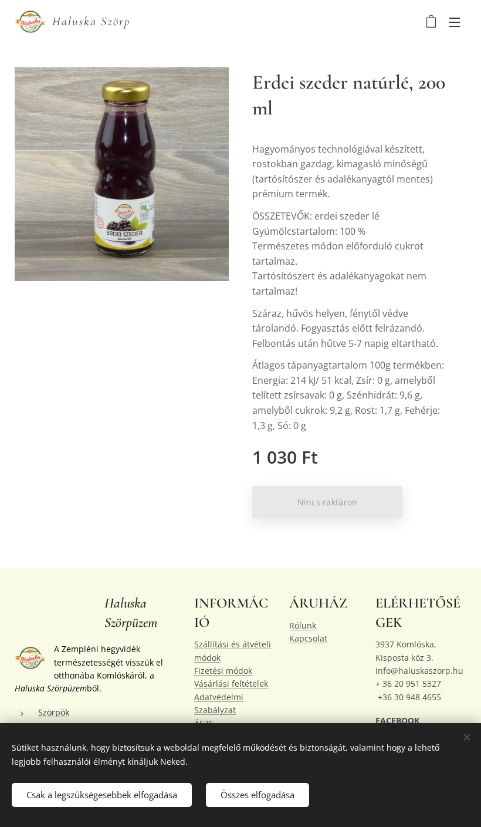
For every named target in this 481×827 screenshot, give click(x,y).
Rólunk (302, 625)
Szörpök (53, 712)
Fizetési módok (223, 670)
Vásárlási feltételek (231, 683)
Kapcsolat (308, 638)
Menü (454, 21)
